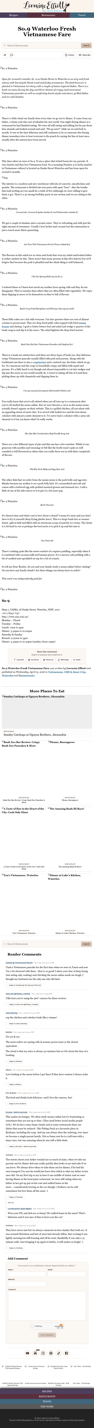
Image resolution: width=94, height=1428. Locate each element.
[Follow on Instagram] (43, 1353)
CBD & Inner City (75, 671)
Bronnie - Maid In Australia (16, 1112)
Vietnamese (55, 671)
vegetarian (39, 362)
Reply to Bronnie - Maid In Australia (22, 1146)
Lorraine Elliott (52, 1418)
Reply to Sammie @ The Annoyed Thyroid (25, 985)
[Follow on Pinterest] (50, 1353)
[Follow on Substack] (35, 1353)
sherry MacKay (12, 1013)
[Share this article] (5, 55)
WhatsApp (65, 660)
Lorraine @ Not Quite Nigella (20, 1208)
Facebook (35, 660)
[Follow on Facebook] (66, 1353)
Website (11, 1280)
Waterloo (8, 675)
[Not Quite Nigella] (47, 6)
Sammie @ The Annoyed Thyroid (19, 962)
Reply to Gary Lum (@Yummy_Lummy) (23, 1004)
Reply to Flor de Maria (17, 1104)
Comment (12, 1290)
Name (11, 1270)
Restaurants (48, 15)
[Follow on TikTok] (58, 1353)
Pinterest (50, 660)
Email (78, 660)
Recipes (13, 15)
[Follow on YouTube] (27, 1353)
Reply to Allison (15, 1084)
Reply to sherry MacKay (18, 1024)
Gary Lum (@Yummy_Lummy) (18, 993)
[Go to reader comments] (11, 55)
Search (86, 45)
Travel (81, 15)
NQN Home (47, 1406)
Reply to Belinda (15, 1061)
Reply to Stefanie (16, 1197)
